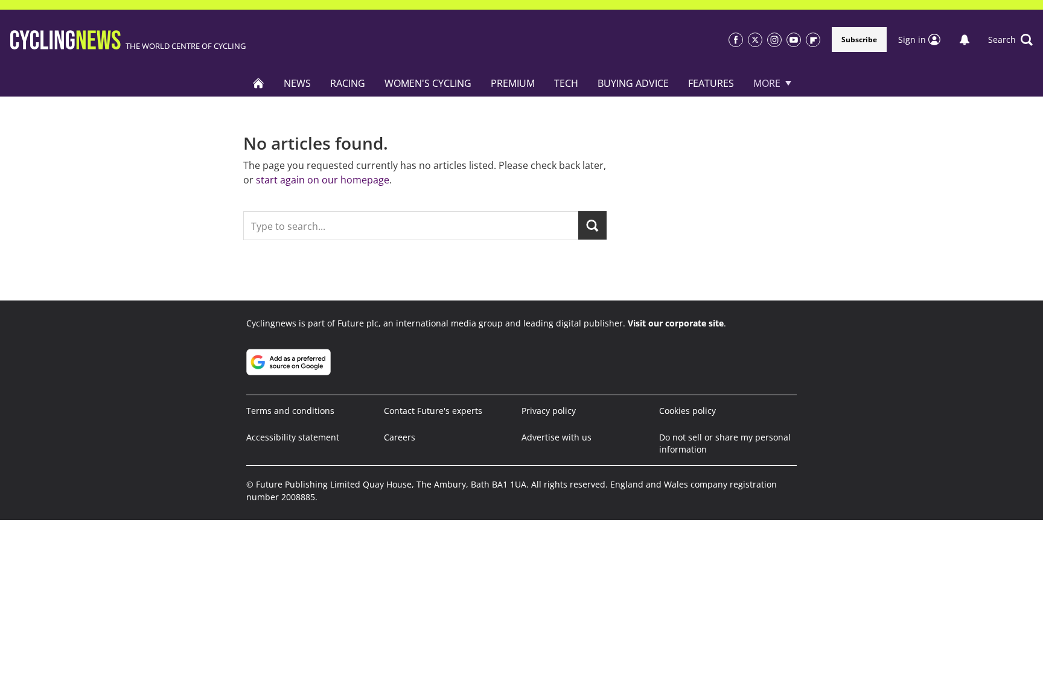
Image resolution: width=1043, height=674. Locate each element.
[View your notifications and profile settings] (964, 40)
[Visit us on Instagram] (774, 40)
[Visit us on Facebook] (736, 40)
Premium (513, 83)
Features (711, 83)
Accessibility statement (292, 437)
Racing (347, 83)
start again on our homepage (322, 179)
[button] (1010, 40)
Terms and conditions (290, 410)
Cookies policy (687, 410)
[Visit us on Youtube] (793, 40)
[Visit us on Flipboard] (813, 40)
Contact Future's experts (433, 410)
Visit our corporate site (676, 323)
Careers (399, 437)
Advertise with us (557, 437)
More (766, 83)
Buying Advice (633, 83)
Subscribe (859, 39)
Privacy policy (549, 410)
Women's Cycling (427, 83)
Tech (566, 83)
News (297, 83)
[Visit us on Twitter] (755, 40)
